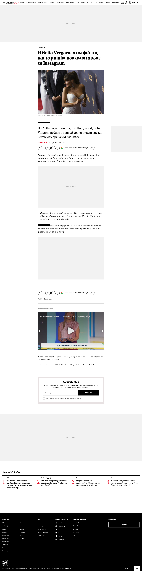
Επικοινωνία (41, 535)
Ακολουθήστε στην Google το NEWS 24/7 (54, 357)
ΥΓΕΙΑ (100, 2)
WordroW (86, 365)
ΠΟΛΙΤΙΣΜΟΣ (80, 2)
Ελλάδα (4, 523)
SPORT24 (76, 526)
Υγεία (4, 547)
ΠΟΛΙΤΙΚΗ (32, 2)
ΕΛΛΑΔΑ (23, 2)
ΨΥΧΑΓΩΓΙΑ (92, 2)
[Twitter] (45, 148)
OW (74, 535)
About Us (41, 523)
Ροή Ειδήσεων (24, 523)
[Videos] (126, 2)
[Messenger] (51, 148)
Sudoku (79, 365)
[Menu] (3, 2)
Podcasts (22, 532)
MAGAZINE (69, 2)
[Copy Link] (56, 148)
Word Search (98, 365)
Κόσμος (4, 529)
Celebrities (41, 47)
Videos (22, 535)
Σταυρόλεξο (70, 365)
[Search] (138, 2)
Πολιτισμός (5, 538)
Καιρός (108, 2)
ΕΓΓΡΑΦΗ (124, 525)
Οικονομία (5, 535)
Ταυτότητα (41, 526)
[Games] (133, 2)
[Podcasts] (130, 2)
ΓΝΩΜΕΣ (60, 2)
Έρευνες (5, 551)
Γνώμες (4, 532)
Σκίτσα (22, 529)
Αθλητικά (5, 544)
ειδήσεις (96, 357)
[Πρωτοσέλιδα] (122, 2)
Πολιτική (5, 526)
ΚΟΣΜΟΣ (52, 2)
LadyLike (76, 532)
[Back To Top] (137, 568)
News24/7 (76, 523)
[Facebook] (40, 148)
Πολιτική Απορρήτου (44, 532)
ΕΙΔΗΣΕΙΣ (116, 2)
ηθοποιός (75, 155)
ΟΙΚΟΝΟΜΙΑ (42, 2)
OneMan (75, 529)
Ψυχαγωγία (5, 541)
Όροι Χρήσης (42, 529)
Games (48, 365)
